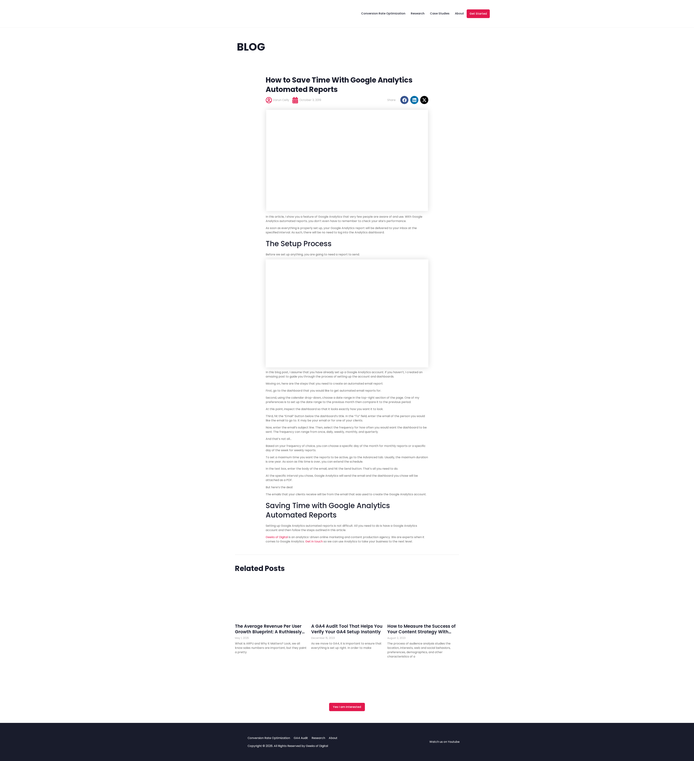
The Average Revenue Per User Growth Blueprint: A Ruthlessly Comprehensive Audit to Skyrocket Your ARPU (268, 634)
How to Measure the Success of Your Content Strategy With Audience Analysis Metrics (421, 631)
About (459, 13)
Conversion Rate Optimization (383, 13)
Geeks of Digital (277, 537)
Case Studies (439, 13)
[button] (404, 100)
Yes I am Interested (347, 707)
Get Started (478, 14)
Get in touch (314, 541)
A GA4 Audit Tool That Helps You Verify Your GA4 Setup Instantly (346, 629)
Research (418, 13)
